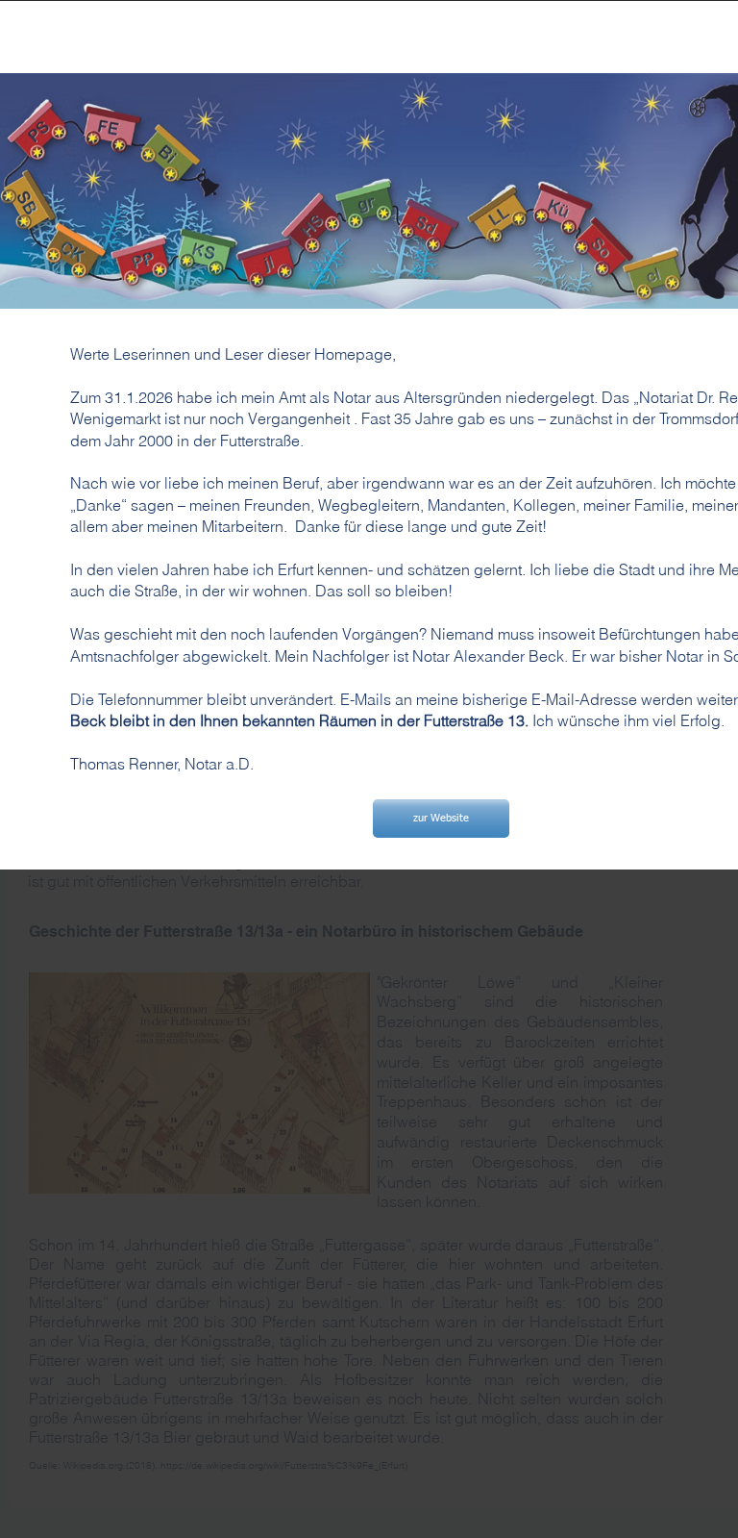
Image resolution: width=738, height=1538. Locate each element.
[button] (441, 818)
